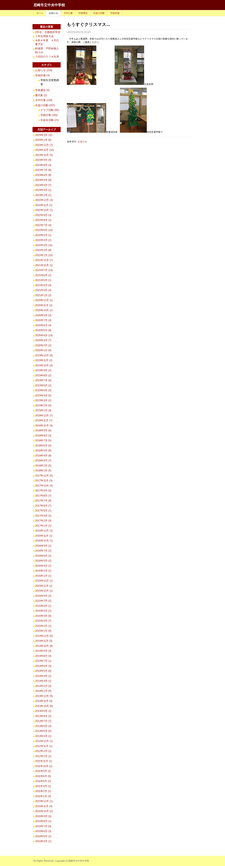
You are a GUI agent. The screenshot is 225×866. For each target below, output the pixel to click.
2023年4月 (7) (43, 184)
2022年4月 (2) (43, 240)
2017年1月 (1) (43, 525)
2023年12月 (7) (44, 144)
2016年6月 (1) (43, 555)
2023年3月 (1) (43, 189)
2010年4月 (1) (43, 841)
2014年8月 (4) (43, 655)
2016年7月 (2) (43, 550)
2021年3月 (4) (43, 290)
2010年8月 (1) (43, 821)
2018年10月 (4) (44, 425)
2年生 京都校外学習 (47, 32)
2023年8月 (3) (43, 164)
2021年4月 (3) (43, 285)
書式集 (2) (41, 95)
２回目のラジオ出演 (47, 56)
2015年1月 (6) (43, 630)
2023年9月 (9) (43, 159)
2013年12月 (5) (44, 695)
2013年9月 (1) (43, 710)
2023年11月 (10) (44, 149)
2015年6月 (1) (43, 605)
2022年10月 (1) (44, 209)
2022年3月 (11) (43, 245)
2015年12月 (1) (44, 580)
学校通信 (83, 13)
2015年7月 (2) (43, 600)
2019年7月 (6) (43, 380)
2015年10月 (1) (44, 590)
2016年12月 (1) (44, 530)
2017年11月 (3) (43, 480)
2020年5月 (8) (43, 330)
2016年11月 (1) (43, 535)
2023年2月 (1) (43, 195)
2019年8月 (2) (43, 375)
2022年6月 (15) (44, 229)
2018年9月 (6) (43, 430)
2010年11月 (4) (43, 806)
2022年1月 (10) (44, 255)
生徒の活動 (99, 13)
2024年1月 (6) (43, 139)
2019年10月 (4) (44, 365)
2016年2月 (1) (43, 570)
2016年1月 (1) (43, 575)
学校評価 (114, 13)
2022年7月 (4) (43, 225)
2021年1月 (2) (43, 295)
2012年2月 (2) (43, 750)
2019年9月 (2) (43, 370)
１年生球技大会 (44, 36)
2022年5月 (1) (43, 235)
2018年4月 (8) (43, 455)
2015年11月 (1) (43, 585)
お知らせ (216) (43, 70)
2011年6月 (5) (43, 776)
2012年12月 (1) (44, 740)
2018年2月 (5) (43, 465)
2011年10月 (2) (43, 766)
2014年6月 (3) (43, 665)
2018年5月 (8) (43, 450)
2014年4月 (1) (43, 675)
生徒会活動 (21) (49, 119)
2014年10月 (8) (44, 645)
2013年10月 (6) (44, 705)
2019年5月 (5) (43, 390)
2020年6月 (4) (43, 325)
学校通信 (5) (42, 90)
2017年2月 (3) (43, 520)
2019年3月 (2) (43, 400)
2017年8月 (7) (43, 495)
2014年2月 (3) (43, 685)
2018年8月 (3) (43, 435)
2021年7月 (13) (44, 270)
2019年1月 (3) (43, 410)
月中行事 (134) (43, 100)
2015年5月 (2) (43, 610)
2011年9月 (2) (43, 771)
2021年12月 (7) (44, 260)
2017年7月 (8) (43, 500)
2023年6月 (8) (43, 174)
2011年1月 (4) (43, 796)
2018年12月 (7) (44, 415)
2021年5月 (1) (43, 280)
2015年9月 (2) (43, 595)
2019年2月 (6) (43, 405)
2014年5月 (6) (43, 670)
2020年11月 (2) (43, 305)
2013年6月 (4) (43, 726)
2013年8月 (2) (43, 715)
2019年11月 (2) (43, 360)
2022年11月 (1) (43, 205)
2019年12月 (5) (44, 355)
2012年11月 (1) (43, 746)
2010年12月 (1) (44, 801)
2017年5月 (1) (43, 510)
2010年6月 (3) (43, 831)
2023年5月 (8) (43, 179)
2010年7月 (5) (43, 826)
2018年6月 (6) (43, 445)
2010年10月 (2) (44, 811)
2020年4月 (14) (44, 335)
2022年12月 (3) (44, 199)
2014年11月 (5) (43, 640)
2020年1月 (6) (43, 350)
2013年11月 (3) (43, 700)
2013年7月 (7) (43, 720)
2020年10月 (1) (44, 310)
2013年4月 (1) (43, 736)
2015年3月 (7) (43, 620)
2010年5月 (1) (43, 836)
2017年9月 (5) (43, 490)
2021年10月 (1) (44, 265)
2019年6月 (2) (43, 385)
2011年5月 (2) (43, 781)
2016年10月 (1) (44, 540)
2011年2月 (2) (43, 791)
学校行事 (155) (49, 115)
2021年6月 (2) (43, 275)
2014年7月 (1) (43, 660)
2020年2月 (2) (43, 345)
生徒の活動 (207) (45, 105)
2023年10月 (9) (44, 154)
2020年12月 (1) (44, 300)
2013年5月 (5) (43, 730)
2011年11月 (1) (43, 760)
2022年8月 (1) (43, 219)
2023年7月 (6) (43, 169)
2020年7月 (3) (43, 320)
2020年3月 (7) (43, 340)
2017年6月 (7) (43, 505)
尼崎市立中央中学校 (49, 5)
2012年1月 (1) (43, 756)
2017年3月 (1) (43, 515)
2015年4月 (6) (43, 615)
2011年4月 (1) (43, 786)
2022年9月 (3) (43, 215)
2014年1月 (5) (43, 690)
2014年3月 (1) (43, 680)
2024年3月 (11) (43, 134)
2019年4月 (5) (43, 395)
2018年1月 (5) (43, 470)
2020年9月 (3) (43, 315)
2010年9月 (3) (43, 816)
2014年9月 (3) (43, 650)
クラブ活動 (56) (49, 109)
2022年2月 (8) (43, 250)
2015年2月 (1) (43, 625)
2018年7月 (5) (43, 440)
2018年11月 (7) (43, 420)
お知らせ (53, 13)
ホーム (39, 13)
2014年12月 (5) (44, 635)
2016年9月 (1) (43, 545)
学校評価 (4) (42, 75)
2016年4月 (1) (43, 565)
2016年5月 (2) (43, 560)
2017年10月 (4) (44, 485)
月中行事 (68, 13)
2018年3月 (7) (43, 460)
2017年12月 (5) (44, 475)
